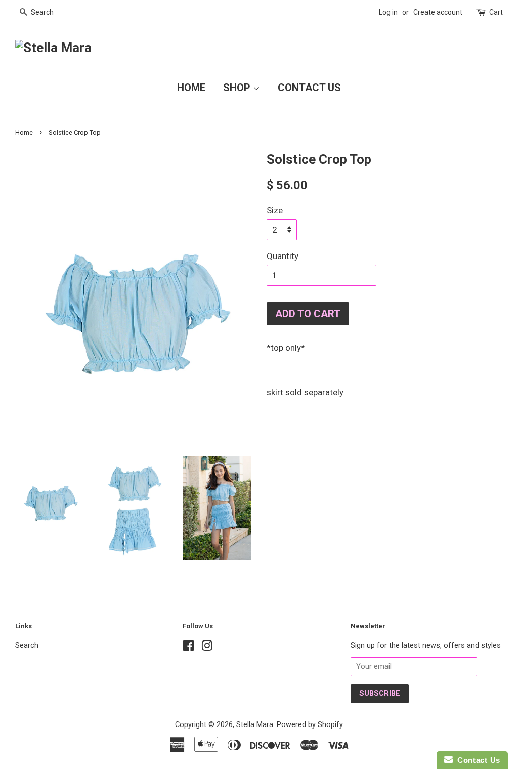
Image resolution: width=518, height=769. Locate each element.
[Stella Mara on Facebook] (188, 648)
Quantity (282, 256)
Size (275, 210)
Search (26, 645)
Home (191, 87)
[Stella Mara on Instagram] (206, 648)
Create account (437, 12)
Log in (388, 12)
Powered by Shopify (310, 724)
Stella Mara (254, 724)
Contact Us (309, 87)
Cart (496, 12)
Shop (238, 87)
